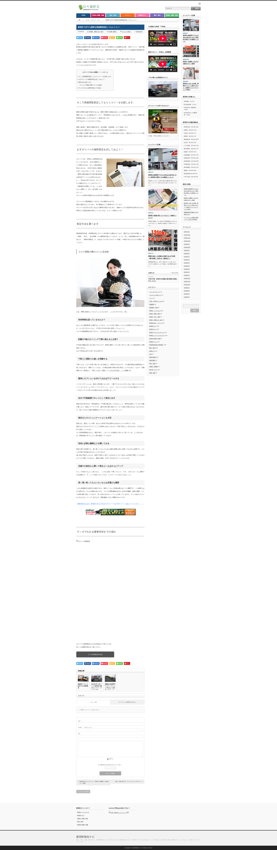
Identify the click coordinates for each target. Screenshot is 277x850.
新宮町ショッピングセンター (157, 335)
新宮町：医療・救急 (82, 818)
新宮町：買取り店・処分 (96, 31)
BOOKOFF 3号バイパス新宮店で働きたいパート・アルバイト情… (96, 686)
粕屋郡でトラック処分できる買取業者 (83, 686)
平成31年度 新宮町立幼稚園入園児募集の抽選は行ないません (162, 280)
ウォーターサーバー (154, 292)
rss (199, 3)
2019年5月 (187, 262)
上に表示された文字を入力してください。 (110, 765)
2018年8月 (187, 290)
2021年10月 (187, 241)
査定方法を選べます (84, 82)
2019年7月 (187, 256)
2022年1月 (187, 231)
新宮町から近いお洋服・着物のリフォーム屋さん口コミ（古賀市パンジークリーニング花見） (191, 86)
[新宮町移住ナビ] (90, 9)
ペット (151, 298)
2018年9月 (187, 287)
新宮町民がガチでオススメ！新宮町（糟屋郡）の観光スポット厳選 (94, 782)
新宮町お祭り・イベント (155, 323)
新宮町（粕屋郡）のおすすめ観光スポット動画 (191, 62)
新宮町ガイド (152, 326)
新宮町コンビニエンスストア (157, 332)
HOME (83, 15)
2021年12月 (187, 235)
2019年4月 (187, 266)
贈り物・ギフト (153, 369)
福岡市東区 (152, 360)
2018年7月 (187, 294)
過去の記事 (175, 272)
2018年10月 (187, 284)
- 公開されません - (85, 727)
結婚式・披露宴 (153, 366)
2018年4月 (187, 297)
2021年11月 (187, 238)
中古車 (110, 31)
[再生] (151, 44)
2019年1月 (187, 275)
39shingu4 (139, 31)
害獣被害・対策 (153, 307)
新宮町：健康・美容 (172, 15)
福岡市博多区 (152, 357)
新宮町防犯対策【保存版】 (156, 344)
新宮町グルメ (142, 15)
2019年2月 (187, 272)
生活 (150, 354)
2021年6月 (187, 244)
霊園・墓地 (152, 372)
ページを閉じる (102, 72)
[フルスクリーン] (174, 44)
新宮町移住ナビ (85, 836)
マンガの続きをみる (95, 654)
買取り (115, 31)
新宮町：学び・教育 (154, 316)
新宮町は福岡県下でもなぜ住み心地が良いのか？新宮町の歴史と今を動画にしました (191, 38)
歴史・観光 (157, 15)
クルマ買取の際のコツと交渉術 (91, 85)
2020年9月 (187, 250)
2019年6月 (187, 259)
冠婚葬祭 (151, 304)
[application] (162, 38)
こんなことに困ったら (155, 295)
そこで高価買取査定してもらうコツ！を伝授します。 (94, 76)
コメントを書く (126, 31)
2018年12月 (187, 278)
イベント (127, 15)
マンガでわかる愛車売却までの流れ (89, 88)
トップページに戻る (83, 791)
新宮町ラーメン (153, 341)
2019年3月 (187, 269)
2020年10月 (187, 247)
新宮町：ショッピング (155, 310)
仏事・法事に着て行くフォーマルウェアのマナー (128, 781)
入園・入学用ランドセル (155, 301)
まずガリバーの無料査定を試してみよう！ (91, 79)
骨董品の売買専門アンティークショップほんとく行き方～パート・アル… (110, 687)
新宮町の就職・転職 (98, 15)
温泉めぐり (152, 351)
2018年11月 (187, 281)
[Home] (79, 20)
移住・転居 (113, 15)
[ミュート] (171, 44)
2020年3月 (187, 253)
